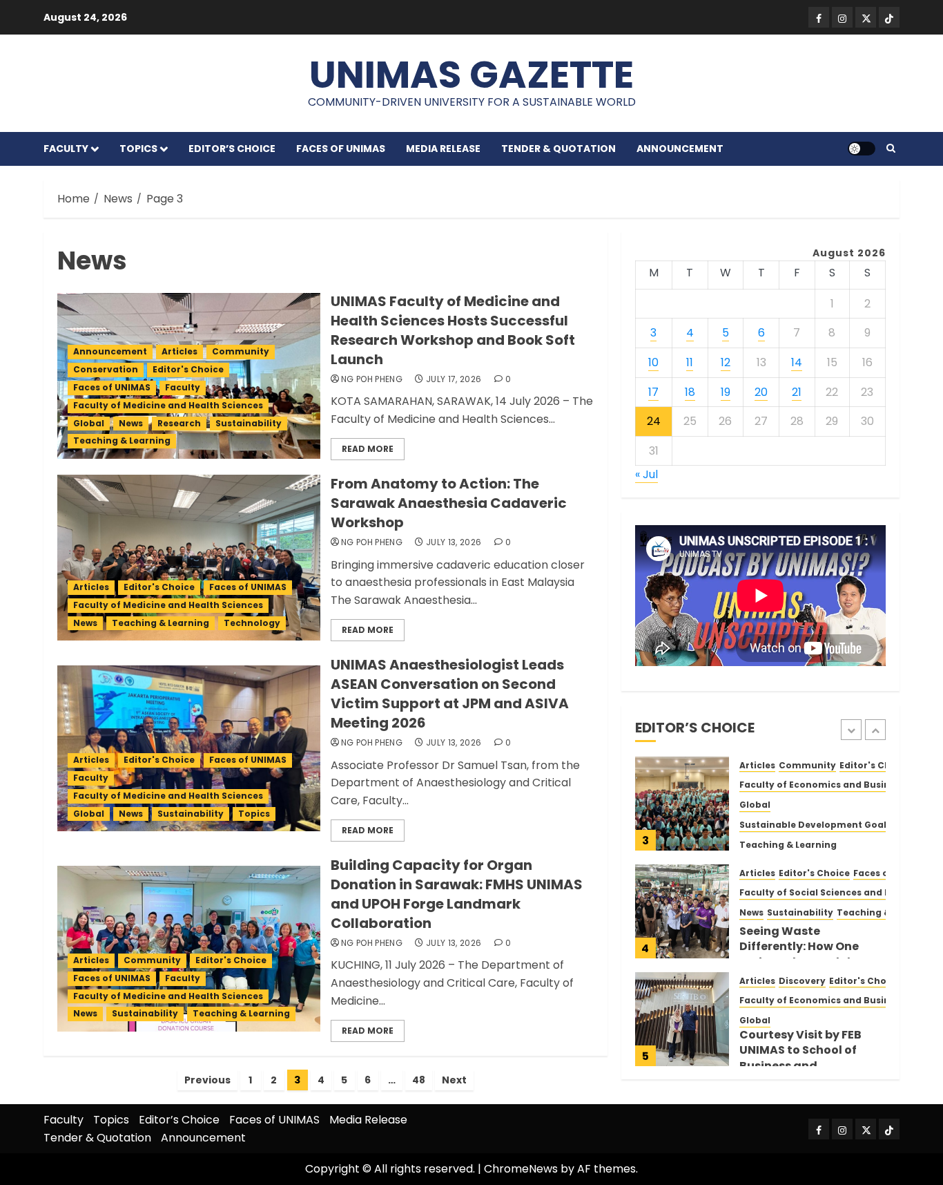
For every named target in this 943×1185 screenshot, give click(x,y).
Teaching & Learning (122, 440)
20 (761, 392)
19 (725, 392)
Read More (367, 449)
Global (88, 423)
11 (689, 362)
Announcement (679, 148)
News (131, 423)
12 (725, 362)
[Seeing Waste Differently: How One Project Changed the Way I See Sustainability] (682, 911)
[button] (891, 148)
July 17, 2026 (454, 379)
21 (796, 392)
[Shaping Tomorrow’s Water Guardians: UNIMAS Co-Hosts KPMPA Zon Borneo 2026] (682, 804)
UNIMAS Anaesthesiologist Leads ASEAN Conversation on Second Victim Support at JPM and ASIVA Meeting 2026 (450, 693)
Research (179, 423)
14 (796, 362)
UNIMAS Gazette (471, 74)
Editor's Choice (188, 369)
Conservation (105, 369)
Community (240, 351)
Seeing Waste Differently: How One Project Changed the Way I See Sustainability (810, 954)
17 (653, 392)
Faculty (65, 148)
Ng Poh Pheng (371, 379)
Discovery (802, 981)
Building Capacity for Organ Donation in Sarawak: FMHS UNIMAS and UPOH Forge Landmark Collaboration (457, 894)
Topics (138, 148)
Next (454, 1080)
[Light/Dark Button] (861, 148)
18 (690, 392)
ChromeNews (521, 1169)
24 (654, 422)
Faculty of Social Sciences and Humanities (839, 892)
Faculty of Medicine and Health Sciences (168, 405)
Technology (252, 623)
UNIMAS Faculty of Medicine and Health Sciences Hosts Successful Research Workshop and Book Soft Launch (453, 330)
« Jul (646, 475)
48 (418, 1080)
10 (653, 362)
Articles (179, 351)
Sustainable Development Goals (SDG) (830, 825)
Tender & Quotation (558, 148)
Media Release (443, 148)
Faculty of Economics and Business (822, 784)
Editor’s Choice (231, 148)
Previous (207, 1080)
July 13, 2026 (454, 542)
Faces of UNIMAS (340, 148)
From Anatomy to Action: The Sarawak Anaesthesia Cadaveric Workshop (449, 503)
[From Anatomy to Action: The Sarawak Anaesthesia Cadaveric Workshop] (188, 558)
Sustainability (248, 423)
